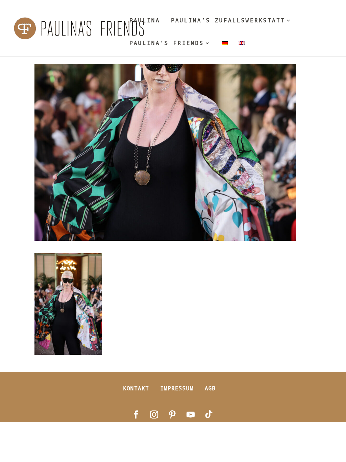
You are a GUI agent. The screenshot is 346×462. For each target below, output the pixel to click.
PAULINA (144, 21)
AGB (210, 388)
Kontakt (136, 388)
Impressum (177, 388)
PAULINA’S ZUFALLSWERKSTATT (228, 21)
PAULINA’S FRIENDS (166, 43)
